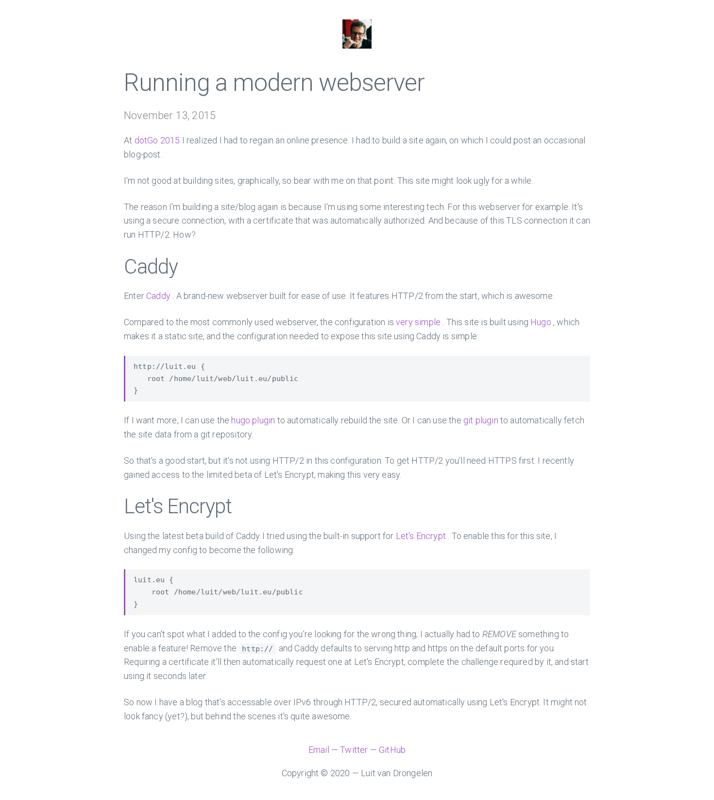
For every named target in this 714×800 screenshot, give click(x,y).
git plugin (480, 420)
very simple (418, 322)
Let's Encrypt (421, 536)
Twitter (354, 750)
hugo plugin (253, 420)
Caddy (158, 296)
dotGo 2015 (157, 140)
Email (318, 750)
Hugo (540, 322)
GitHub (392, 750)
